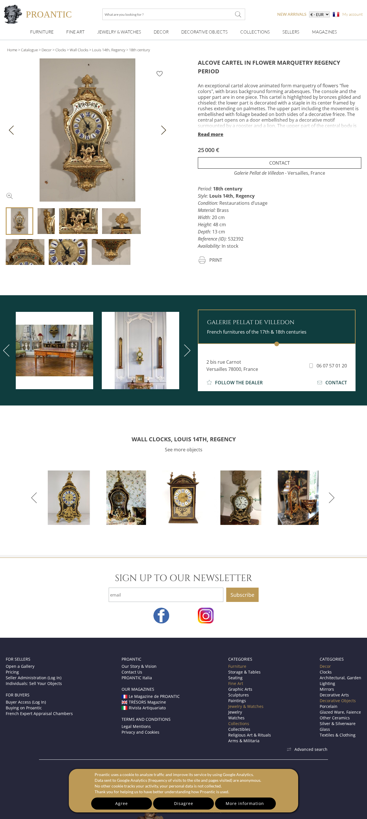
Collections (255, 32)
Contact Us (132, 672)
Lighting (327, 683)
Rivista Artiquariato (147, 707)
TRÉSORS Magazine (147, 702)
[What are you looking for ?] (238, 14)
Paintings (237, 700)
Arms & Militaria (243, 740)
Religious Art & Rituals (249, 735)
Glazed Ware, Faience (340, 712)
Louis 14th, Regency (108, 49)
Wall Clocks (79, 49)
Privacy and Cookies (140, 732)
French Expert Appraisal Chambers (39, 713)
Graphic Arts (240, 689)
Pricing (12, 672)
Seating (235, 677)
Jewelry (235, 712)
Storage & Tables (244, 672)
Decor (161, 32)
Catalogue (29, 49)
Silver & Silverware (338, 723)
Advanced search (310, 749)
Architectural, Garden (340, 677)
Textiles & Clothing (338, 735)
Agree (121, 803)
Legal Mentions (136, 726)
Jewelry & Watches (119, 32)
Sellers (290, 32)
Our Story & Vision (139, 666)
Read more (210, 134)
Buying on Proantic (24, 707)
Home (12, 49)
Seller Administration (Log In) (33, 677)
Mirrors (327, 689)
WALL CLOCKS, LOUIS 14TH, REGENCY (184, 439)
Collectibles (239, 729)
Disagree (183, 803)
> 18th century (138, 49)
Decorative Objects (204, 32)
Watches (236, 717)
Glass (325, 729)
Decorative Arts (334, 695)
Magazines (324, 32)
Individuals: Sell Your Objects (34, 683)
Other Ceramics (335, 717)
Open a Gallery (20, 666)
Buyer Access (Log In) (26, 702)
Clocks (60, 49)
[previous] (35, 497)
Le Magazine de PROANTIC (154, 696)
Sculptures (238, 695)
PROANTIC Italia (137, 677)
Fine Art (75, 32)
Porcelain (328, 706)
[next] (186, 350)
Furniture (42, 32)
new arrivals (291, 14)
